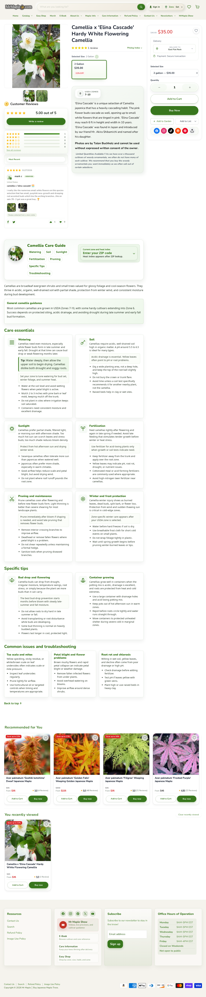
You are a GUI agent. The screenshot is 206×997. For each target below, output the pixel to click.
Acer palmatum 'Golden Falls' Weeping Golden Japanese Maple (74, 779)
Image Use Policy (16, 938)
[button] (29, 96)
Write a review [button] (36, 121)
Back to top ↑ (13, 703)
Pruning (55, 259)
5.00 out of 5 (46, 113)
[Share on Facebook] (157, 131)
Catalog (26, 15)
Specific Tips (37, 266)
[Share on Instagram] (164, 131)
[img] (14, 170)
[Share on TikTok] (171, 131)
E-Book (63, 15)
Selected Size (156, 66)
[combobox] (87, 6)
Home (15, 15)
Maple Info (90, 15)
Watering (35, 252)
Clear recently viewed (188, 814)
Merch (53, 15)
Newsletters (167, 15)
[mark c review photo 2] (22, 207)
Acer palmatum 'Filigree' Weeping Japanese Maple (124, 779)
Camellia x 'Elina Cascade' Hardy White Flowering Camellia (25, 866)
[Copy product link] (192, 131)
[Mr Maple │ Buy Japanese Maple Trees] (21, 7)
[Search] (141, 7)
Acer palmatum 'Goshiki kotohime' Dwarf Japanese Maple (25, 779)
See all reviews (14, 150)
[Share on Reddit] (178, 131)
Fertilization (37, 259)
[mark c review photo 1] (11, 207)
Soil (48, 252)
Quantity (154, 80)
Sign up (115, 944)
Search (10, 926)
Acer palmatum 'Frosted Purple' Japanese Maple (173, 779)
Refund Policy (131, 15)
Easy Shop (41, 15)
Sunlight (61, 252)
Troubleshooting (39, 273)
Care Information (110, 15)
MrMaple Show (186, 15)
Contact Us (149, 15)
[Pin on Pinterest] (185, 131)
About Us (75, 15)
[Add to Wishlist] (196, 31)
